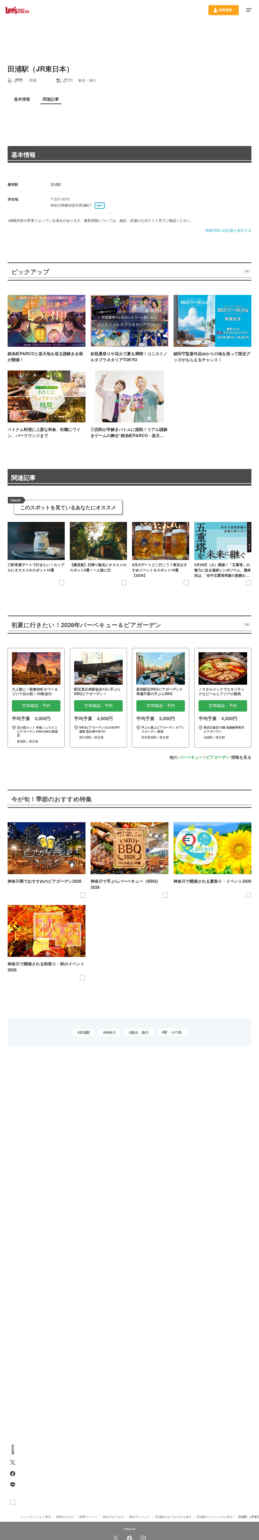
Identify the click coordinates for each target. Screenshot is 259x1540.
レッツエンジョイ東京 (36, 1516)
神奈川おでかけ (113, 1516)
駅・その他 (173, 1032)
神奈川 (110, 1032)
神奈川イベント (139, 1516)
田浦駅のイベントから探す (215, 1516)
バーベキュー (191, 757)
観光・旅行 (140, 1032)
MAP (99, 205)
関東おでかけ (65, 1516)
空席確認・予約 (36, 705)
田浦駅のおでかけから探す (173, 1516)
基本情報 (23, 154)
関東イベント (88, 1516)
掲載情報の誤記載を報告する (228, 230)
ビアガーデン (218, 757)
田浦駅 (84, 1032)
